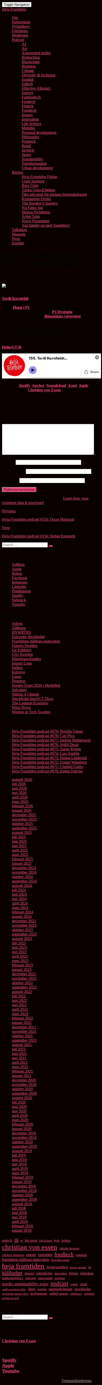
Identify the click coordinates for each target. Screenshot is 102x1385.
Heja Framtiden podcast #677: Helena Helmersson (51, 740)
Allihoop (19, 628)
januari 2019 (21, 1182)
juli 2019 (19, 1155)
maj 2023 (19, 952)
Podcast (18, 40)
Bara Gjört (30, 185)
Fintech (27, 106)
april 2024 (20, 903)
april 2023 (20, 956)
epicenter (45, 1255)
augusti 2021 (22, 1045)
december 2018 (24, 1186)
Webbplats (10, 480)
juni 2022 (19, 1000)
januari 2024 (21, 916)
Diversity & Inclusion (38, 75)
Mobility (28, 128)
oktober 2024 (22, 877)
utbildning (76, 1293)
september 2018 (24, 1199)
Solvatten (19, 690)
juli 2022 (19, 996)
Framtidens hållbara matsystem (36, 641)
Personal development (39, 132)
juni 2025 (19, 841)
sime (31, 1289)
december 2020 (24, 1080)
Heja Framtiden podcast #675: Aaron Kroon (46, 749)
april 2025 (20, 850)
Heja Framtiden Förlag (39, 177)
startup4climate (60, 1289)
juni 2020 (19, 1107)
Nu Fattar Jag (32, 208)
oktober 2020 (22, 1089)
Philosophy (30, 137)
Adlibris (18, 564)
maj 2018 (19, 1217)
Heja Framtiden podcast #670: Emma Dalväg (47, 771)
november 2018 (24, 1191)
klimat (73, 1273)
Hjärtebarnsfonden (26, 659)
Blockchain (31, 62)
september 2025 (24, 828)
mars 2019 (20, 1173)
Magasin (18, 234)
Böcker (17, 172)
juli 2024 (19, 890)
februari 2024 (22, 912)
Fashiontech (31, 97)
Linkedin (19, 587)
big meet (31, 1240)
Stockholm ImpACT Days (32, 699)
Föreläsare (20, 31)
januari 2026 (21, 810)
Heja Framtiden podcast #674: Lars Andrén (45, 753)
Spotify (24, 385)
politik (74, 1284)
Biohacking (31, 57)
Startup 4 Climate (25, 694)
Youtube (18, 604)
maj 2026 (19, 793)
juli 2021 (19, 1049)
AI (24, 44)
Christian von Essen (44, 390)
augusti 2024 (22, 885)
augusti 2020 (22, 1098)
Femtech (28, 101)
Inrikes (17, 668)
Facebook (19, 578)
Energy (27, 93)
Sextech (28, 150)
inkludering (44, 1273)
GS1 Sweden (22, 654)
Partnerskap (21, 22)
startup (42, 1289)
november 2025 (24, 819)
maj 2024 (19, 899)
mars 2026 (20, 801)
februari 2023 (22, 965)
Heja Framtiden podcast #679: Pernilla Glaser (47, 731)
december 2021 (24, 1027)
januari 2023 (21, 969)
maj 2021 (19, 1058)
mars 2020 (20, 1120)
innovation (60, 1273)
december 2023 (24, 921)
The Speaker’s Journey (40, 203)
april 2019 (20, 1168)
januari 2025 (21, 863)
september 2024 (24, 881)
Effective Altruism (36, 88)
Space (26, 155)
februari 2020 (22, 1124)
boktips (66, 1240)
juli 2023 (19, 943)
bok (56, 1240)
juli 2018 (19, 1208)
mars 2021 (20, 1067)
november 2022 (24, 978)
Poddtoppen (21, 591)
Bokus (17, 573)
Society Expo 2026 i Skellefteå (36, 685)
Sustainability (32, 159)
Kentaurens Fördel (36, 199)
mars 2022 (20, 1014)
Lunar (16, 676)
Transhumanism (34, 163)
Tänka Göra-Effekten (38, 190)
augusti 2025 (22, 832)
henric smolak (78, 1267)
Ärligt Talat (31, 216)
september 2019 (24, 1146)
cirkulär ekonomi (69, 1248)
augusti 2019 (22, 1151)
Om (15, 17)
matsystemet (45, 1278)
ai (16, 1240)
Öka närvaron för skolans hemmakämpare (54, 194)
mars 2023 (20, 961)
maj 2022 (19, 1005)
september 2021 (24, 1040)
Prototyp (18, 681)
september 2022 (24, 987)
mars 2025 (20, 855)
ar (22, 1240)
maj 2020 (19, 1111)
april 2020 (20, 1115)
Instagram (19, 582)
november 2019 (24, 1137)
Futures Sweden (24, 646)
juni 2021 (19, 1053)
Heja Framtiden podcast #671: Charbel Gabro (47, 767)
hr (89, 1267)
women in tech (10, 1298)
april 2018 (20, 1221)
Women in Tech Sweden (31, 712)
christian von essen (29, 1247)
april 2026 (20, 797)
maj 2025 (19, 846)
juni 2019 (19, 1160)
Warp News (21, 707)
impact (29, 1273)
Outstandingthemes (77, 1381)
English (28, 79)
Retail (26, 146)
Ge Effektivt (21, 650)
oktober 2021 (22, 1036)
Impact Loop (22, 663)
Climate (28, 71)
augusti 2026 (22, 779)
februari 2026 (22, 806)
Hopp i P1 (21, 307)
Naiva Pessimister (36, 221)
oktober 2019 (22, 1142)
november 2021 (24, 1031)
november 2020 (24, 1084)
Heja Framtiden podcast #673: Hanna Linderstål (49, 758)
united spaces (59, 1293)
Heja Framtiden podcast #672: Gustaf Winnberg (49, 762)
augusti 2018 (22, 1204)
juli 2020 (19, 1102)
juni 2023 (19, 947)
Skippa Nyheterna (36, 212)
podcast (59, 1283)
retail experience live (14, 1289)
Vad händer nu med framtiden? (46, 225)
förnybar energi (60, 1260)
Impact (27, 115)
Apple (83, 385)
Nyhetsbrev (21, 26)
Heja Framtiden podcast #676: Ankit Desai (45, 744)
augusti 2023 (22, 939)
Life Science (31, 124)
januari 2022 (21, 1023)
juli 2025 (19, 837)
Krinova (18, 672)
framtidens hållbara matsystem (25, 1260)
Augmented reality (36, 53)
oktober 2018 (22, 1195)
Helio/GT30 (11, 347)
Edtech (27, 84)
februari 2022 (22, 1018)
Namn (8, 462)
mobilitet (60, 1278)
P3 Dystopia (62, 312)
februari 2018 (22, 1226)
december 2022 (24, 974)
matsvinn (30, 1278)
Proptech (29, 141)
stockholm (83, 1289)
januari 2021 (21, 1076)
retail (83, 1284)
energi (31, 1255)
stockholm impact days (15, 1293)
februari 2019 (22, 1177)
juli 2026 (19, 784)
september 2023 (24, 934)
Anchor (38, 385)
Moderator (20, 35)
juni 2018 (19, 1213)
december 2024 (24, 868)
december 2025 (24, 815)
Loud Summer (33, 181)
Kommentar (13, 422)
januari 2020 (21, 1129)
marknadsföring (12, 1278)
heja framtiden (23, 1266)
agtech (7, 1240)
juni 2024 (19, 894)
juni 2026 (19, 788)
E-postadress (13, 471)
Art (24, 48)
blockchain (45, 1240)
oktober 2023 (22, 930)
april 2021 (20, 1062)
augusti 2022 (22, 992)
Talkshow (19, 230)
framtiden (81, 1255)
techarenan (38, 1293)
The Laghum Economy (30, 703)
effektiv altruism (13, 1255)
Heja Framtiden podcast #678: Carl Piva (43, 736)
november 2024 (24, 872)
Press (16, 239)
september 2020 (24, 1093)
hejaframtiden (57, 1267)
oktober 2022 (22, 983)
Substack (19, 600)
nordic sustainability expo (25, 1283)
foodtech (64, 1254)
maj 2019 (19, 1164)
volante (89, 1293)
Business (29, 66)
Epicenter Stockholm (28, 637)
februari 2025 (22, 859)
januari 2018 (21, 1230)
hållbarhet (12, 1272)
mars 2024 (20, 908)
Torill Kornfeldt (15, 298)
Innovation (30, 119)
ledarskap (86, 1273)
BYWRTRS (21, 632)
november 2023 (24, 925)
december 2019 (24, 1133)
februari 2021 (22, 1071)
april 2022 (20, 1009)
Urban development (37, 168)
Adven (17, 623)
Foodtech (29, 110)
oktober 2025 (22, 824)
